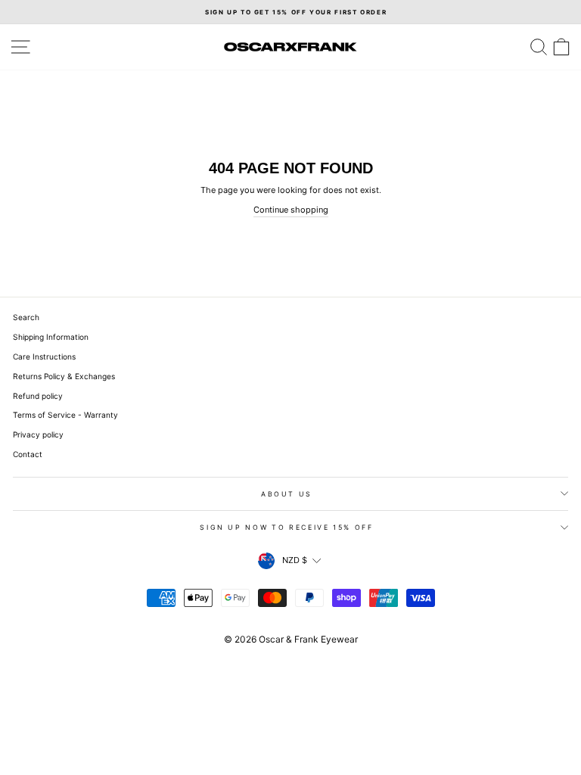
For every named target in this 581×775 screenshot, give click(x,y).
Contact (27, 454)
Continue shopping (290, 209)
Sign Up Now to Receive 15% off (287, 527)
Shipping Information (51, 336)
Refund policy (38, 395)
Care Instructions (44, 356)
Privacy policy (38, 434)
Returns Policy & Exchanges (64, 376)
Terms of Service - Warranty (65, 414)
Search (26, 317)
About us (286, 494)
